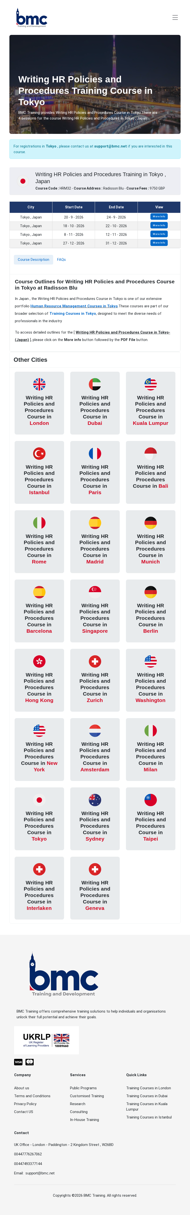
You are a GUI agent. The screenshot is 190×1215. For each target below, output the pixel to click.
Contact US (23, 1112)
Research (77, 1104)
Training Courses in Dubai (146, 1096)
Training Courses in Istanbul (149, 1117)
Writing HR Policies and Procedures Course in (39, 410)
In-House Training (84, 1120)
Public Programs (83, 1088)
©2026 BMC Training (88, 1195)
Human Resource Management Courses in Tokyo (74, 306)
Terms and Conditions (32, 1096)
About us (21, 1088)
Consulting (79, 1112)
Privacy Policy (25, 1104)
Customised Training (87, 1096)
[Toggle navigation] (175, 17)
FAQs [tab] (61, 259)
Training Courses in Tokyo (72, 313)
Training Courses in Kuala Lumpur (146, 1107)
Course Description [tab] (33, 259)
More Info (159, 216)
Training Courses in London (148, 1088)
